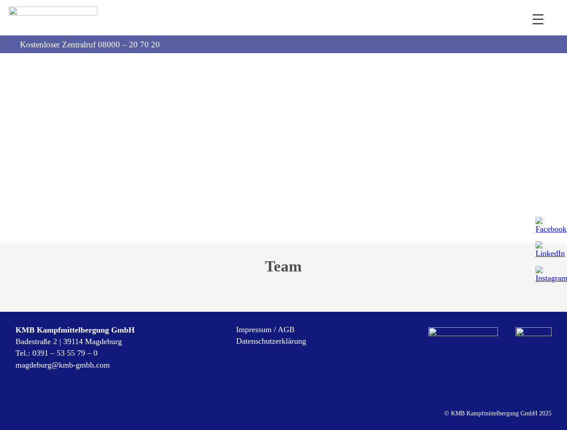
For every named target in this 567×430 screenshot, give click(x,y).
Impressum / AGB (265, 329)
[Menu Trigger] (538, 19)
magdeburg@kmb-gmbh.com (63, 364)
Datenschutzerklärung (271, 341)
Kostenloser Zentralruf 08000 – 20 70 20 (90, 44)
